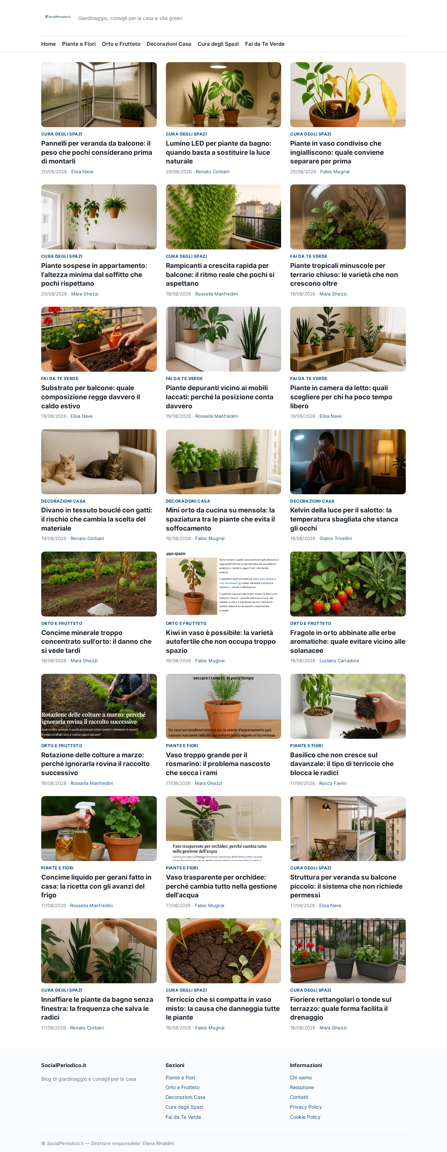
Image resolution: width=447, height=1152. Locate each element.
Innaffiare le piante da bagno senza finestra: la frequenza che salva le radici (97, 1008)
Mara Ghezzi (84, 294)
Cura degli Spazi (218, 44)
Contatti (299, 1097)
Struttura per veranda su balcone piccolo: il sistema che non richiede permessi (346, 886)
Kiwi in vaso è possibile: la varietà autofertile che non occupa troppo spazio (221, 642)
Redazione (302, 1087)
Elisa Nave (82, 171)
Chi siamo (301, 1077)
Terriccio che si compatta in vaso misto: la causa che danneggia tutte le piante (223, 1008)
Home (48, 44)
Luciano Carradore (339, 660)
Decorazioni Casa (169, 44)
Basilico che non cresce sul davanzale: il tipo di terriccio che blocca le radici (342, 764)
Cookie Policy (305, 1117)
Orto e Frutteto (121, 44)
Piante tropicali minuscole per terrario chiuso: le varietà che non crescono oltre (344, 274)
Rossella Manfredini (216, 294)
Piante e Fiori (79, 44)
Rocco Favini (332, 783)
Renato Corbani (212, 171)
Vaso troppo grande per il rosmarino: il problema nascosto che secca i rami (218, 764)
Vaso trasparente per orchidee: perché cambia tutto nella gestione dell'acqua (221, 886)
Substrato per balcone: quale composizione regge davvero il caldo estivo (90, 397)
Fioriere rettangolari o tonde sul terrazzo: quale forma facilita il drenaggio (340, 1008)
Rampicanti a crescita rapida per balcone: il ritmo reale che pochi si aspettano (220, 274)
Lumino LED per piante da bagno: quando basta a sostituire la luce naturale (219, 152)
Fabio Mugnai (335, 171)
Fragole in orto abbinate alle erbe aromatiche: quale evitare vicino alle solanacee (347, 642)
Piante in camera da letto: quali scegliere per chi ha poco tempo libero (341, 397)
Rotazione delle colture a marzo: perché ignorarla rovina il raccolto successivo (95, 764)
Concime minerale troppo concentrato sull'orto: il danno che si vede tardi (96, 642)
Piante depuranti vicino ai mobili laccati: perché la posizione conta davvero (219, 397)
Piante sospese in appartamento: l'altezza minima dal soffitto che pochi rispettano (94, 274)
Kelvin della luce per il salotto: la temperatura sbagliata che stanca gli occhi (344, 519)
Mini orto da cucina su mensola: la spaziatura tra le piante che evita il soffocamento (220, 519)
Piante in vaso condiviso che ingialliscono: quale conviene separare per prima (337, 152)
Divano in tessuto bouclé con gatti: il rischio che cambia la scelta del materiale (97, 519)
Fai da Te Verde (265, 44)
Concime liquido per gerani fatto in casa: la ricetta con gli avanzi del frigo (96, 886)
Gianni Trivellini (336, 538)
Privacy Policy (306, 1107)
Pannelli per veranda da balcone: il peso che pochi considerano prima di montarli (96, 152)
